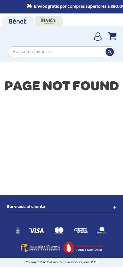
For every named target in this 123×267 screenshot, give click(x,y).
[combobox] (61, 51)
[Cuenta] (98, 36)
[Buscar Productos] (110, 52)
